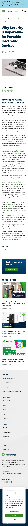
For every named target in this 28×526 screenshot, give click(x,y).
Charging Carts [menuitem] (7, 387)
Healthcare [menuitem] (6, 436)
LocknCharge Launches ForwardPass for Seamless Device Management (13, 303)
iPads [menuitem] (4, 405)
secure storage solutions (10, 235)
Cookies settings (14, 511)
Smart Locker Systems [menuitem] (9, 378)
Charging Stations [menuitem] (7, 382)
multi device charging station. (13, 221)
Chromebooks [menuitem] (7, 401)
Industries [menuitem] (6, 424)
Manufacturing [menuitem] (7, 432)
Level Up (4, 18)
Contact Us (11, 269)
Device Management (16, 18)
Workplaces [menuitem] (6, 449)
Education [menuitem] (5, 428)
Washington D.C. (7, 211)
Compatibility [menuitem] (7, 397)
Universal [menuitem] (5, 418)
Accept (14, 515)
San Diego (10, 204)
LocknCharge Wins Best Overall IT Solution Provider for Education (13, 360)
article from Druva (18, 151)
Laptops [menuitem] (5, 414)
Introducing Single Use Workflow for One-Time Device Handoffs (13, 332)
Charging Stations (10, 21)
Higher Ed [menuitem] (5, 445)
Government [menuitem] (6, 441)
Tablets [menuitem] (5, 409)
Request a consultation (9, 239)
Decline (14, 519)
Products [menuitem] (5, 374)
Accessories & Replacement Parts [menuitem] (12, 391)
